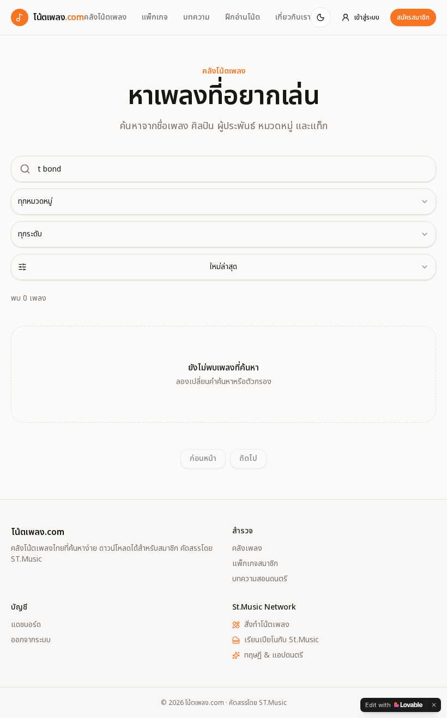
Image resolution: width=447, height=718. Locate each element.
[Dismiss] (433, 704)
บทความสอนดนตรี (259, 579)
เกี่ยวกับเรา (293, 17)
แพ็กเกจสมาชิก (255, 563)
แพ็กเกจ (155, 17)
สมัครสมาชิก (413, 17)
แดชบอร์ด (26, 624)
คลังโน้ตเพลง (105, 17)
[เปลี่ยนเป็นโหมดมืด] (320, 17)
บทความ (196, 17)
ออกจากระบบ (31, 640)
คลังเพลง (247, 548)
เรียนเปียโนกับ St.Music (281, 640)
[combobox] (223, 201)
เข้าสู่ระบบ (366, 17)
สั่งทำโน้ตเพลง (266, 624)
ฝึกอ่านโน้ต (242, 17)
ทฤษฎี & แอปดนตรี (273, 655)
